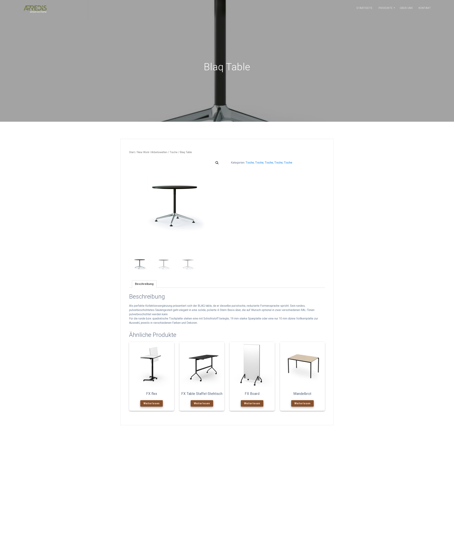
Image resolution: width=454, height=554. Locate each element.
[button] (217, 163)
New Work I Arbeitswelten (152, 152)
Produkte (386, 8)
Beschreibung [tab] (144, 284)
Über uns (406, 8)
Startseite (364, 8)
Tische (174, 152)
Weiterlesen (151, 403)
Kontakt (425, 8)
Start (132, 152)
